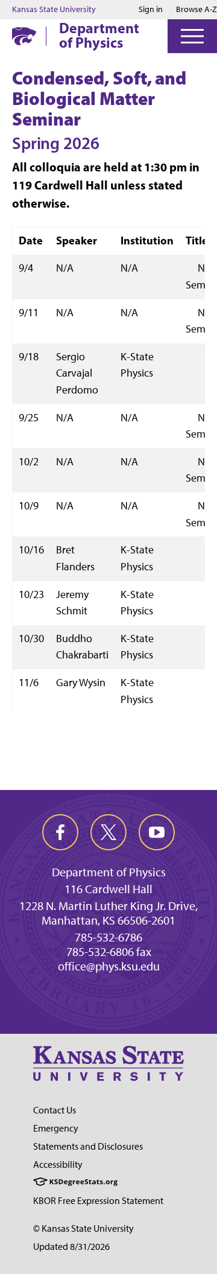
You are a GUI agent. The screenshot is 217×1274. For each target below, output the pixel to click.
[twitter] (108, 832)
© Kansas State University (83, 1228)
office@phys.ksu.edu (109, 966)
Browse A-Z (196, 9)
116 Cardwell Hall (108, 889)
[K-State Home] (24, 35)
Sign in (151, 9)
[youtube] (157, 832)
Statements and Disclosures (88, 1146)
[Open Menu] (192, 36)
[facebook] (60, 832)
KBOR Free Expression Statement (98, 1200)
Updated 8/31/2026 (71, 1246)
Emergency (55, 1128)
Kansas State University (54, 9)
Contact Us (54, 1110)
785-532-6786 (108, 937)
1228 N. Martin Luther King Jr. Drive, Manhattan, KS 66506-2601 (108, 913)
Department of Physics (99, 35)
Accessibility (58, 1164)
